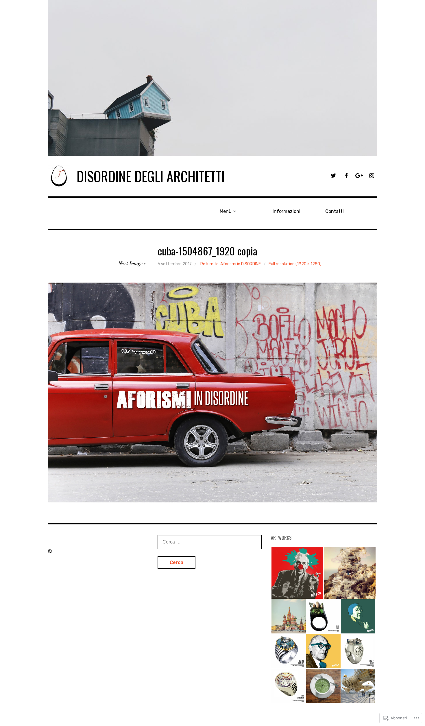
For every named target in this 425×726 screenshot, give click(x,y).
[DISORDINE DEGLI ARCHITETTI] (212, 78)
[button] (297, 572)
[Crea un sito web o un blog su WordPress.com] (50, 551)
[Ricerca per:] (210, 542)
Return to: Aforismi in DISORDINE (230, 263)
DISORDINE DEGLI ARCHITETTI (151, 176)
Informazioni (286, 211)
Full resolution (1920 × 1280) (295, 263)
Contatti (334, 211)
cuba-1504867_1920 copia (207, 250)
